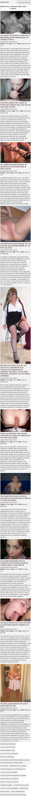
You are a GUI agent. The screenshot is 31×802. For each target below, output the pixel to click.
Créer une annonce (24, 2)
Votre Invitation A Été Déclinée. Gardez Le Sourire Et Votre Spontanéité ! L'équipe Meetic (15, 761)
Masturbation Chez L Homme (18, 766)
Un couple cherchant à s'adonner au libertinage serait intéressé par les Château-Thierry (15, 37)
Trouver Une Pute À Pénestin (9, 753)
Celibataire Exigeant (6, 785)
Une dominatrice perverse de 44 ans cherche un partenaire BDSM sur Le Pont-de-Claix (15, 246)
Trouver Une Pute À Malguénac (9, 788)
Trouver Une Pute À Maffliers (9, 772)
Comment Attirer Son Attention (9, 778)
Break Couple (24, 788)
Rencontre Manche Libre (7, 750)
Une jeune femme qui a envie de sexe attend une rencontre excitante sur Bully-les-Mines (15, 498)
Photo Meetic (4, 766)
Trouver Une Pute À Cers (7, 747)
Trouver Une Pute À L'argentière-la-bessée (13, 775)
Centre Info (4, 2)
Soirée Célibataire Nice (18, 791)
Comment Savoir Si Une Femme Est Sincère (13, 794)
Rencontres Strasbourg (7, 757)
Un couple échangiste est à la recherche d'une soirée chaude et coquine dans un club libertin (14, 563)
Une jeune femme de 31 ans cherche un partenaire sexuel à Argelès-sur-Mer (15, 625)
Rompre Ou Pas (5, 791)
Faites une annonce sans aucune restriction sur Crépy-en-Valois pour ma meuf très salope (15, 435)
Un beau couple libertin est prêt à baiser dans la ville (14, 705)
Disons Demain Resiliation (8, 744)
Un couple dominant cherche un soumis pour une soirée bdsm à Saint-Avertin (13, 167)
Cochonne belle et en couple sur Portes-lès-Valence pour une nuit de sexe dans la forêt (15, 105)
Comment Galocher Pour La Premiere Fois (12, 769)
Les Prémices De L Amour (21, 785)
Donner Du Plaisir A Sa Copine (9, 782)
